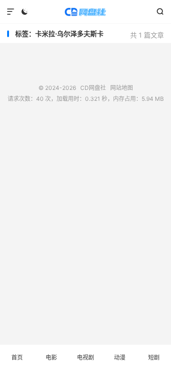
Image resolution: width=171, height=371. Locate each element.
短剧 (154, 357)
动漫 (119, 357)
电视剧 (85, 357)
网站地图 (121, 87)
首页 (17, 357)
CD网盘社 (85, 12)
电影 (51, 357)
